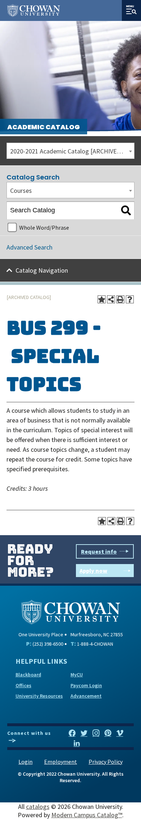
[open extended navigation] (131, 10)
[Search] (126, 211)
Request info (99, 551)
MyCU (76, 674)
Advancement (86, 696)
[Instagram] (96, 733)
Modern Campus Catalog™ (86, 815)
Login (25, 761)
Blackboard (28, 674)
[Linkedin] (77, 743)
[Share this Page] (111, 299)
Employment (60, 761)
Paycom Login (86, 685)
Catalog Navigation (42, 270)
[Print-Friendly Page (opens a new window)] (120, 299)
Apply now (93, 570)
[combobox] (70, 151)
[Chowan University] (70, 611)
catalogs (38, 806)
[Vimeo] (119, 733)
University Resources (39, 696)
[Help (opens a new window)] (130, 299)
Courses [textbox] (21, 190)
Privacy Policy (106, 761)
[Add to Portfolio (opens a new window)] (102, 299)
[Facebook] (72, 733)
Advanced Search (29, 247)
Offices (23, 685)
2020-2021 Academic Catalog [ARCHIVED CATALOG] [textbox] (72, 151)
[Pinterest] (107, 733)
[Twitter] (84, 733)
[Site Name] (33, 10)
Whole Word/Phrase (44, 227)
